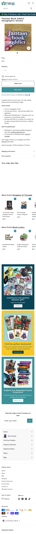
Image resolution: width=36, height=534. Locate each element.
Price (3, 58)
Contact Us (5, 486)
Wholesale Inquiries (7, 489)
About (3, 473)
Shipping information (8, 151)
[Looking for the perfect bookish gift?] (18, 280)
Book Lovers (18, 227)
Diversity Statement (7, 481)
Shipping (4, 79)
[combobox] (18, 8)
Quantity (4, 66)
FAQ (3, 476)
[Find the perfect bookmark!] (18, 327)
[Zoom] (28, 48)
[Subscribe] (29, 421)
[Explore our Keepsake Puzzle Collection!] (18, 373)
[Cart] (29, 3)
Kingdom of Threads (22, 195)
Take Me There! (18, 400)
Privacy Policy (5, 484)
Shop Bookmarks (18, 352)
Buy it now (18, 90)
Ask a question (6, 156)
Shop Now (18, 306)
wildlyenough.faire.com (18, 132)
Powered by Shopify (7, 530)
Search (3, 470)
